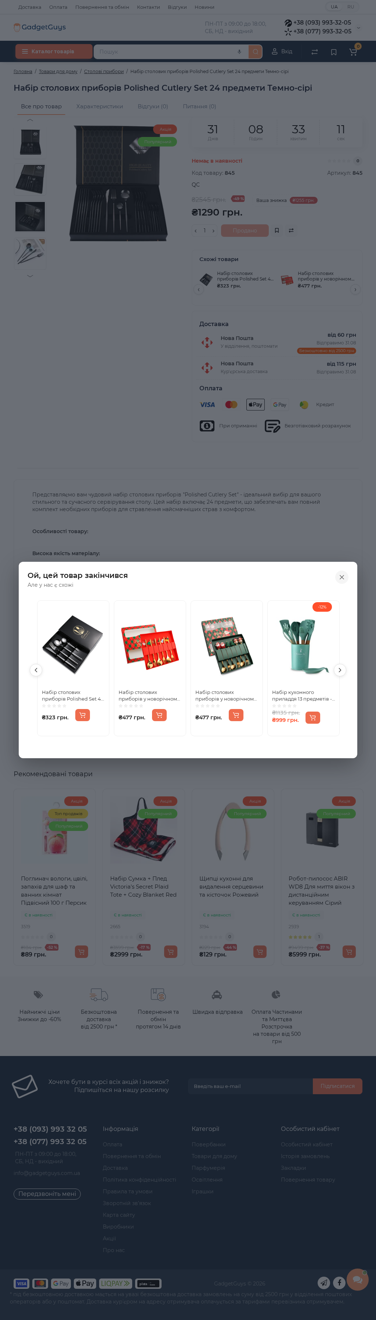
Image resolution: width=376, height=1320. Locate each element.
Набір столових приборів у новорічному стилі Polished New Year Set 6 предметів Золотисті (225, 695)
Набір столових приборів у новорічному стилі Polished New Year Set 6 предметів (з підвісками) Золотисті (149, 695)
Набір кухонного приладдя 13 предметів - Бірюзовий (302, 695)
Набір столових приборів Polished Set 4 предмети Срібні (71, 695)
